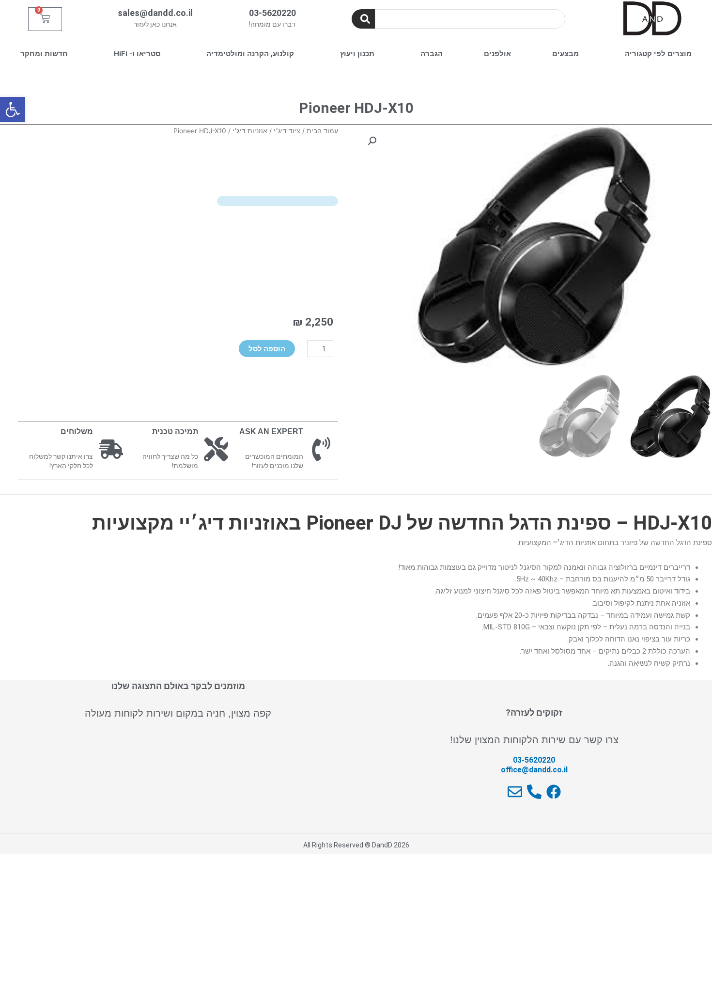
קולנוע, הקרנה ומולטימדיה (250, 53)
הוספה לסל (266, 348)
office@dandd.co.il (534, 769)
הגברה (431, 53)
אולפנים (497, 53)
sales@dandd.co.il (155, 13)
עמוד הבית (322, 131)
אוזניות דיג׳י (249, 131)
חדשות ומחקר (44, 53)
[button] (12, 109)
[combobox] (470, 19)
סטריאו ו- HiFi (137, 53)
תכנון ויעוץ (357, 53)
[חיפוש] (363, 19)
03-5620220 (272, 13)
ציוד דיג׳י (287, 131)
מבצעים (565, 53)
